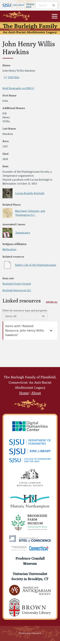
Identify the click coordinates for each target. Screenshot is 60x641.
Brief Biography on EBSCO (18, 88)
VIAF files (13, 77)
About (36, 393)
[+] (5, 77)
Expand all (52, 302)
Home (24, 393)
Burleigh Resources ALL (16, 290)
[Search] (54, 5)
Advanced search (30, 5)
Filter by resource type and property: (25, 310)
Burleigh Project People (16, 283)
